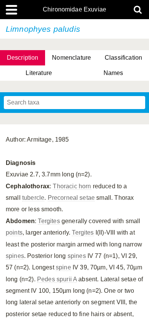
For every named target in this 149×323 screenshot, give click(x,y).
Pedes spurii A (57, 279)
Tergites (49, 221)
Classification (123, 57)
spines (15, 256)
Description (23, 57)
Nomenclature (71, 57)
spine (63, 267)
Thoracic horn (72, 186)
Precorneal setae (71, 197)
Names (113, 73)
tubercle (33, 197)
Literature (39, 73)
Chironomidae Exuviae (74, 10)
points (14, 232)
